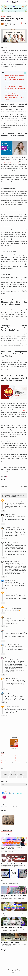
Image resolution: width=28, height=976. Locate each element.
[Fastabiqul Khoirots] (12, 1)
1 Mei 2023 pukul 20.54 (15, 592)
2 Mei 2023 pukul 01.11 (16, 657)
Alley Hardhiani (8, 657)
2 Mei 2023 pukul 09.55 (14, 693)
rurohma (16, 974)
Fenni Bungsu (8, 580)
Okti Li (6, 499)
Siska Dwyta (7, 693)
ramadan (4, 755)
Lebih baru (23, 486)
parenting (5, 760)
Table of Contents (6, 72)
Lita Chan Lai (7, 592)
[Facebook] (8, 970)
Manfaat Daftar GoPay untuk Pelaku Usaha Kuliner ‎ (12, 912)
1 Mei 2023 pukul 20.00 (17, 561)
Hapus (7, 510)
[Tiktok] (13, 970)
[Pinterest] (17, 970)
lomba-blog (5, 757)
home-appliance (20, 760)
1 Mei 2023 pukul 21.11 (15, 606)
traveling (22, 771)
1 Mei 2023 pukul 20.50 (15, 580)
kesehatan (19, 755)
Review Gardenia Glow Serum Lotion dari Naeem (11, 927)
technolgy (13, 774)
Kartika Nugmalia (8, 561)
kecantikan (14, 771)
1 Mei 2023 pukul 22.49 (17, 644)
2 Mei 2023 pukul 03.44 (15, 678)
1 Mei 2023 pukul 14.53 (14, 542)
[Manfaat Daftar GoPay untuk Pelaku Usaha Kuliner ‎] (14, 910)
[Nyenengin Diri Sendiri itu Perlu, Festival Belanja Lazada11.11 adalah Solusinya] (14, 845)
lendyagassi (7, 542)
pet (24, 777)
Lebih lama (4, 486)
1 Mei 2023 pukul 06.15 (15, 527)
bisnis (19, 777)
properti (18, 762)
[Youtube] (19, 970)
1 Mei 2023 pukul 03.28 (12, 514)
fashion (4, 758)
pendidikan (19, 757)
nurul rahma (7, 606)
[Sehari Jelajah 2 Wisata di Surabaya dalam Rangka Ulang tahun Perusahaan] (14, 893)
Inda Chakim (7, 678)
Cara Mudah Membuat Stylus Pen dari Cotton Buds (12, 863)
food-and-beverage (20, 758)
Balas (3, 510)
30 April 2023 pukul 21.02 (12, 499)
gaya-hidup (5, 771)
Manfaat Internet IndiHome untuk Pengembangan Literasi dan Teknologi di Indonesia (14, 97)
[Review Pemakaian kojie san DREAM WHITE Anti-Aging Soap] (14, 877)
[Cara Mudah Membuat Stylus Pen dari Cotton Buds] (14, 862)
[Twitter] (10, 970)
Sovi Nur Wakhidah (9, 644)
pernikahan (21, 774)
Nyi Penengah (8, 630)
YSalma (6, 514)
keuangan (4, 777)
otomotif (4, 762)
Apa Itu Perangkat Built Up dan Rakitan (10, 942)
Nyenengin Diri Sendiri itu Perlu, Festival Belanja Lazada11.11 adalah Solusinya (11, 848)
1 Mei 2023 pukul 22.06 (15, 630)
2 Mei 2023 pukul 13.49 (15, 706)
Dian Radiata (7, 527)
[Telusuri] (26, 2)
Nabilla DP (7, 616)
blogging (4, 774)
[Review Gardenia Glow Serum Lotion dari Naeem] (14, 925)
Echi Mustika (7, 706)
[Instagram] (15, 970)
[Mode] (23, 2)
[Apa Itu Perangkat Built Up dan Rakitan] (14, 940)
